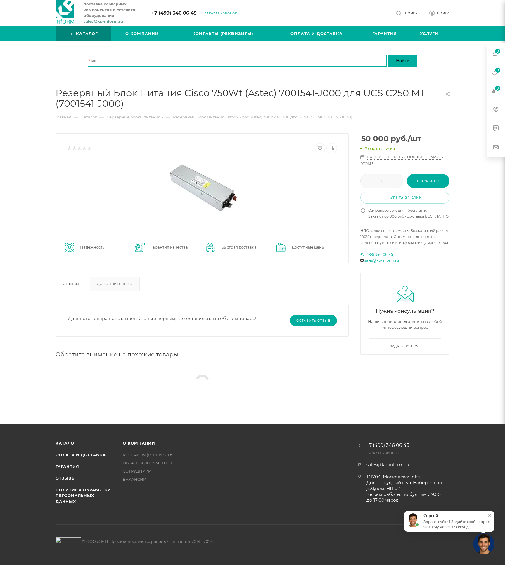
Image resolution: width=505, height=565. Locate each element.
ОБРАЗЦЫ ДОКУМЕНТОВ (148, 463)
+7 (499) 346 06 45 (174, 13)
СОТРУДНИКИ (137, 471)
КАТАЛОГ (66, 443)
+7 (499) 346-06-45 (376, 254)
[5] (89, 148)
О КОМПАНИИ (139, 443)
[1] (69, 148)
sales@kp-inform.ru (381, 260)
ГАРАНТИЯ (67, 466)
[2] (74, 148)
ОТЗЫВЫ (66, 478)
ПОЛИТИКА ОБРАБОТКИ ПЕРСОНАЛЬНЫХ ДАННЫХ (83, 495)
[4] (84, 148)
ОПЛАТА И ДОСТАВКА (81, 454)
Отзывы (71, 284)
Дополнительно (114, 284)
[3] (79, 148)
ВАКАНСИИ (134, 479)
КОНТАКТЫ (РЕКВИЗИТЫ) (149, 454)
